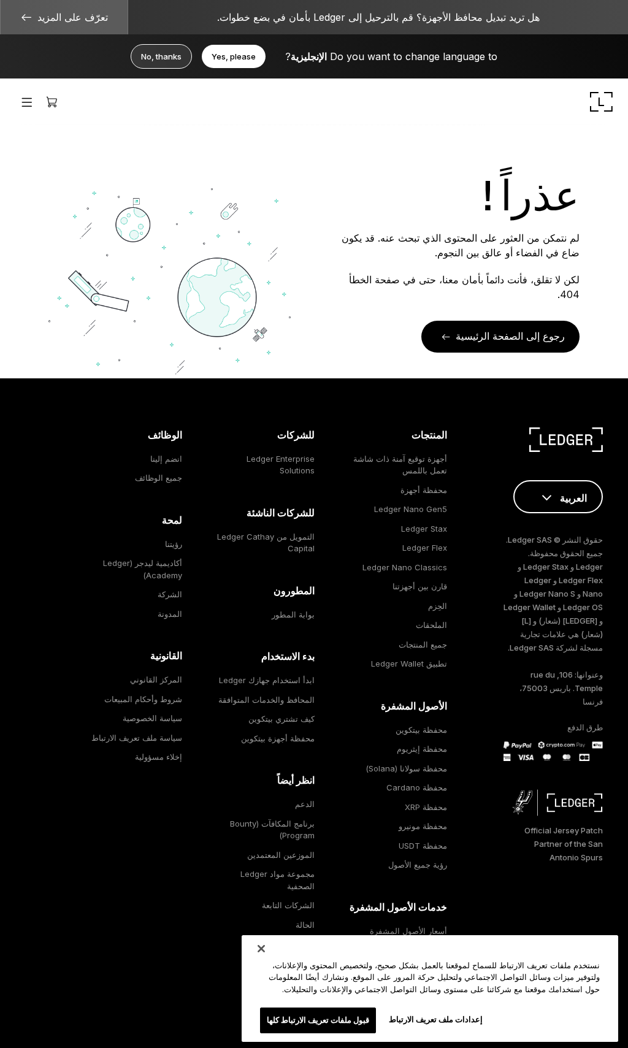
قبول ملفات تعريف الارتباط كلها (318, 1020)
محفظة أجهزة (423, 490)
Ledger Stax (424, 529)
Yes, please (234, 56)
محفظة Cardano (416, 787)
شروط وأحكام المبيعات (143, 699)
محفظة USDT (423, 846)
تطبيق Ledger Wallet (409, 663)
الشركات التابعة (288, 905)
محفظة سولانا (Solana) (406, 768)
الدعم (305, 804)
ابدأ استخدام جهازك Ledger (267, 680)
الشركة (170, 594)
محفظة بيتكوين (421, 730)
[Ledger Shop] (51, 102)
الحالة (305, 925)
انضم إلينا (166, 459)
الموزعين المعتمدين (281, 855)
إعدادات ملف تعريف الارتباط (436, 1019)
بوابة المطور (293, 614)
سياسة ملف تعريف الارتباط (136, 738)
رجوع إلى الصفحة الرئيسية (510, 336)
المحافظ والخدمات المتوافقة (266, 700)
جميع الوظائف (158, 478)
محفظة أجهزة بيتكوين (278, 738)
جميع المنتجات (423, 644)
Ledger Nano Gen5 (410, 509)
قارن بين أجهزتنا (419, 586)
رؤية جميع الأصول (417, 865)
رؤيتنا (173, 544)
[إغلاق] (261, 948)
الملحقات (431, 625)
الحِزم (437, 606)
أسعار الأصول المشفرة (408, 931)
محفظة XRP (426, 807)
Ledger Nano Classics (404, 567)
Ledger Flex (424, 548)
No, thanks (161, 56)
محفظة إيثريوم (422, 749)
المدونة (170, 614)
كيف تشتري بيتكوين (281, 719)
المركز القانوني (156, 679)
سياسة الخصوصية (152, 718)
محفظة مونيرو (423, 826)
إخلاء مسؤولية (158, 757)
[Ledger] (601, 102)
